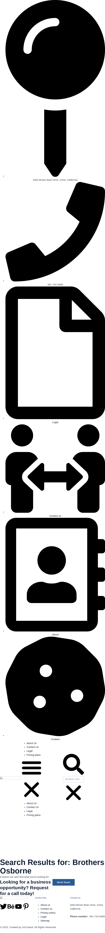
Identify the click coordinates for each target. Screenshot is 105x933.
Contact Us (33, 747)
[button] (31, 779)
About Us (32, 743)
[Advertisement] (52, 838)
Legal (30, 751)
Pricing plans (34, 755)
